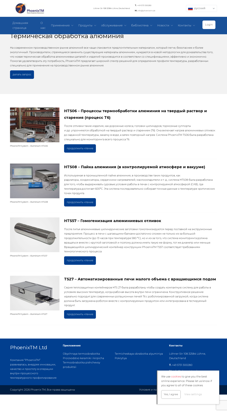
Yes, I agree (171, 394)
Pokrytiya (121, 358)
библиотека (140, 25)
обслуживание (112, 25)
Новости (163, 25)
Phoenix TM (29, 8)
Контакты (184, 25)
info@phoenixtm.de (145, 10)
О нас (43, 25)
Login (209, 24)
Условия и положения (154, 389)
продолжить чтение (80, 148)
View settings (193, 394)
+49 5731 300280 (143, 5)
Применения (60, 25)
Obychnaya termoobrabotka (81, 353)
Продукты (85, 25)
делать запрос (22, 74)
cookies (176, 376)
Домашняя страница (20, 25)
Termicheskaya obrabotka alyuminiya (139, 353)
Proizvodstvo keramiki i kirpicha (83, 358)
